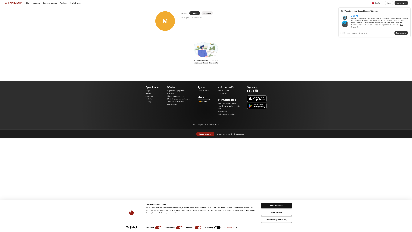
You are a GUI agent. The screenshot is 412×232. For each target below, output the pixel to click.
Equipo (147, 91)
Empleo (148, 93)
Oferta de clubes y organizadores (178, 99)
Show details (229, 228)
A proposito (149, 96)
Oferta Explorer (75, 3)
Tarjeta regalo (171, 104)
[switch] (179, 227)
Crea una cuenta (205, 134)
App (389, 3)
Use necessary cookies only (276, 220)
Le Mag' (148, 102)
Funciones (63, 3)
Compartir (207, 13)
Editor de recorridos (33, 3)
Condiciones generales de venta (228, 106)
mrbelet (184, 13)
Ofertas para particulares (175, 96)
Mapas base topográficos (176, 91)
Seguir (195, 13)
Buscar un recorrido (50, 3)
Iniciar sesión (401, 3)
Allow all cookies (276, 205)
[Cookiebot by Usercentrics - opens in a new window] (131, 227)
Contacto (148, 99)
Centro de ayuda (203, 91)
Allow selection (276, 213)
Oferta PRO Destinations (175, 101)
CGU (219, 109)
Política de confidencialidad (226, 103)
